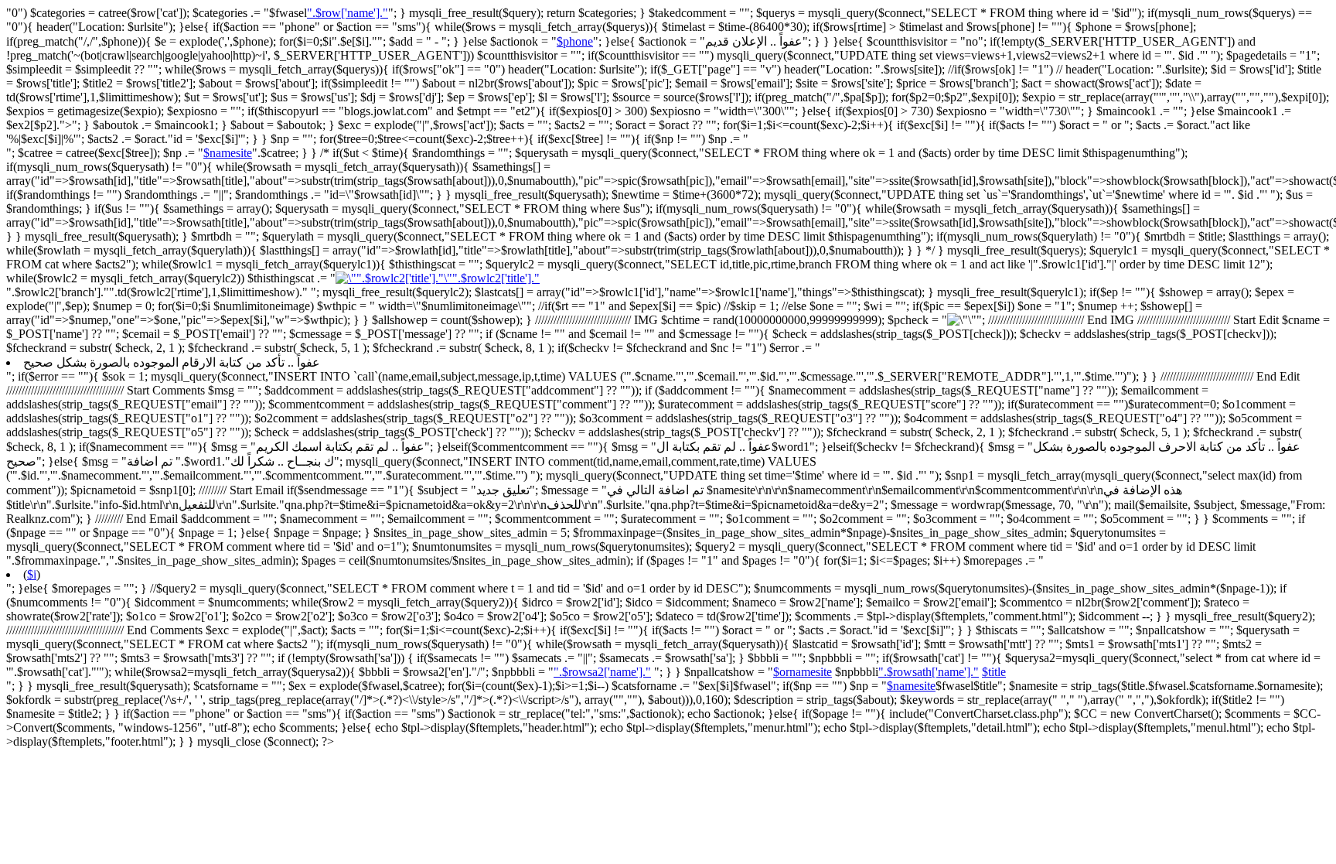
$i (31, 574)
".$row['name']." (347, 12)
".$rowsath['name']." (928, 671)
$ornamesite (802, 671)
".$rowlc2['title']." (496, 278)
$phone (575, 41)
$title (994, 671)
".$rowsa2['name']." (602, 671)
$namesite (227, 152)
